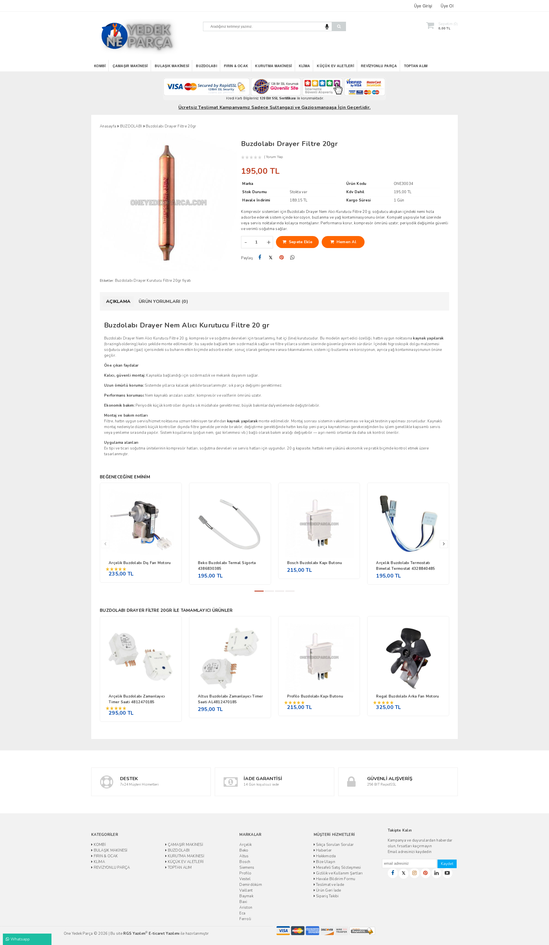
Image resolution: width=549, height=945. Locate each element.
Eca (242, 913)
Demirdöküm (250, 884)
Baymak (246, 896)
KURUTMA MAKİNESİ (273, 65)
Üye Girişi (423, 6)
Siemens (246, 867)
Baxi (243, 901)
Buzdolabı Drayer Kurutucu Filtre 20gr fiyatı (153, 280)
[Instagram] (414, 873)
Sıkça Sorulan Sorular (334, 844)
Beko (243, 850)
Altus (243, 856)
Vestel (244, 879)
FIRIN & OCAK (236, 65)
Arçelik (245, 844)
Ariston (245, 907)
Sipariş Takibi (327, 896)
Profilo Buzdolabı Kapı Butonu (315, 696)
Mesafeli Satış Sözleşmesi (338, 867)
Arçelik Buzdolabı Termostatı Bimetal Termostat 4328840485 (405, 565)
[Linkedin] (436, 873)
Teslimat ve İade (329, 884)
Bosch (244, 861)
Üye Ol (447, 6)
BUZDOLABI (206, 65)
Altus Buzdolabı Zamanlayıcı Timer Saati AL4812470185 (230, 699)
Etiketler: (107, 280)
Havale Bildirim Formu (335, 879)
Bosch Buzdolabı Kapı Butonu (314, 563)
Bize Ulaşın (325, 861)
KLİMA (304, 65)
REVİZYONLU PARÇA (379, 65)
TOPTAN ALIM (416, 65)
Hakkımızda (325, 856)
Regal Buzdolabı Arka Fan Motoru (407, 696)
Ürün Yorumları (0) (163, 301)
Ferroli (245, 919)
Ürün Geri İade (328, 890)
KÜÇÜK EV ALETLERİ (335, 65)
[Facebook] (259, 258)
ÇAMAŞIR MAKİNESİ (130, 65)
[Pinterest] (282, 258)
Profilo (245, 873)
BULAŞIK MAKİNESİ (172, 65)
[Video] (447, 873)
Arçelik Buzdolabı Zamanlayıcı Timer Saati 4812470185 (137, 699)
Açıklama (118, 301)
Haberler (323, 850)
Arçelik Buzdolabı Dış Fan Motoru (140, 563)
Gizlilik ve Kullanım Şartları (339, 873)
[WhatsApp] (292, 258)
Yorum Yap (274, 157)
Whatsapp (19, 939)
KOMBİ (100, 65)
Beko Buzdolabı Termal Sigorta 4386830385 (227, 565)
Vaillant (245, 890)
